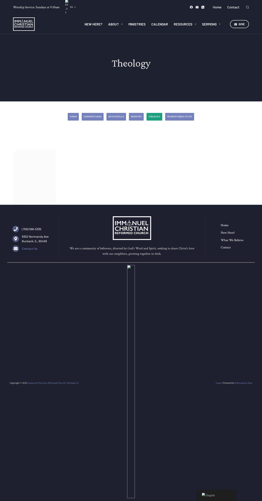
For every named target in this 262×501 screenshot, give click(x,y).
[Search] (247, 7)
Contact (233, 7)
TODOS (73, 116)
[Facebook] (191, 7)
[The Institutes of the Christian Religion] (34, 180)
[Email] (197, 7)
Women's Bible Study (179, 116)
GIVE (242, 24)
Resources (183, 24)
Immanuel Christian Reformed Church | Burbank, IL (53, 383)
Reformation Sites (243, 383)
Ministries (137, 24)
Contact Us (29, 248)
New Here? (93, 24)
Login (219, 383)
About (113, 24)
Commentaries (93, 116)
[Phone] (202, 7)
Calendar (159, 24)
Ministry (136, 116)
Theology (154, 116)
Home (217, 7)
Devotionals (116, 116)
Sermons (209, 24)
